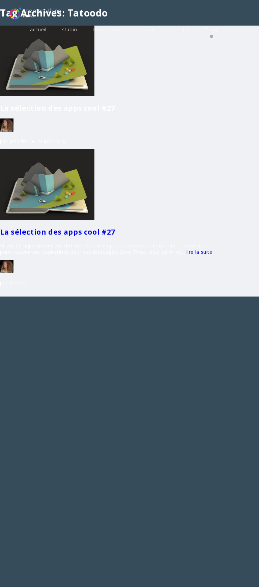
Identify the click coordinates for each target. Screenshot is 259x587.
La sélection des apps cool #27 (57, 232)
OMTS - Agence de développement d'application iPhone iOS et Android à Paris (45, 13)
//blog (211, 29)
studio (69, 29)
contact (180, 29)
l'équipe (145, 29)
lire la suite (198, 252)
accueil (38, 29)
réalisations (106, 29)
